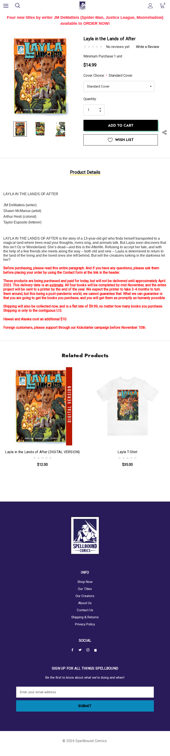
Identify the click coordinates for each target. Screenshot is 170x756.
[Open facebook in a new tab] (73, 649)
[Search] (17, 5)
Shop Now (85, 582)
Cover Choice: (107, 75)
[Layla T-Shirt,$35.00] (127, 406)
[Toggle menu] (5, 5)
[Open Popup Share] (164, 133)
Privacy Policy (85, 624)
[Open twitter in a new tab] (81, 649)
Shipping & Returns (85, 617)
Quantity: (90, 99)
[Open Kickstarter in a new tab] (96, 650)
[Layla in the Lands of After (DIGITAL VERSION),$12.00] (42, 406)
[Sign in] (150, 5)
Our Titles (85, 589)
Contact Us (85, 610)
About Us (85, 603)
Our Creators (84, 596)
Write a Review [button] (147, 47)
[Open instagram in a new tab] (88, 649)
